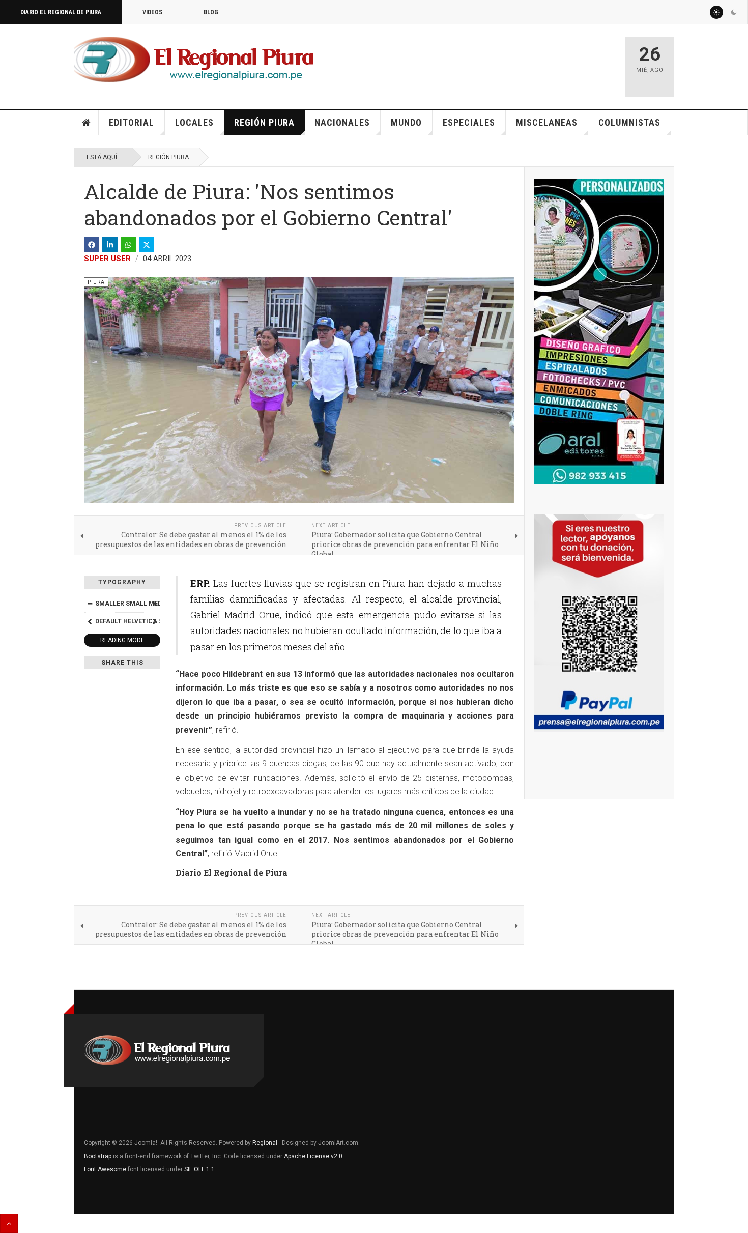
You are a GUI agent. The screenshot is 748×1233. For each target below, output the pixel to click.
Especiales (469, 122)
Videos (152, 12)
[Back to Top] (9, 1223)
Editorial (131, 122)
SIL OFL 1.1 (199, 1169)
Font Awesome (105, 1169)
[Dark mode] (733, 12)
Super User (107, 258)
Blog (211, 12)
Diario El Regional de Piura (60, 12)
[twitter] (146, 244)
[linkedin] (110, 244)
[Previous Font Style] (89, 621)
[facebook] (91, 244)
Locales (194, 122)
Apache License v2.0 (313, 1156)
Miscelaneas (547, 122)
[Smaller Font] (89, 603)
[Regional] (193, 60)
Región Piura (264, 122)
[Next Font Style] (154, 621)
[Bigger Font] (154, 603)
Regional (264, 1142)
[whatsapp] (128, 244)
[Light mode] (716, 12)
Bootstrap (97, 1156)
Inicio (86, 122)
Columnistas (629, 122)
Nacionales (342, 122)
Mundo (406, 122)
